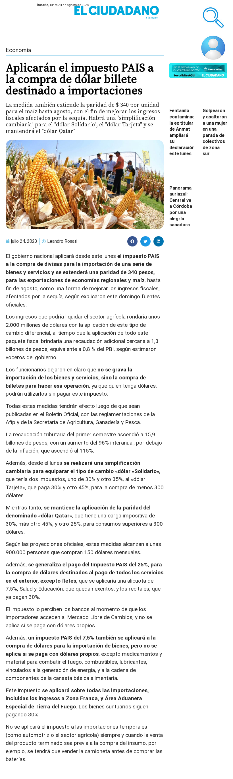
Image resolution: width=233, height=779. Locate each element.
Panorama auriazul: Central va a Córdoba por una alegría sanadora (180, 206)
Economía (18, 50)
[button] (132, 241)
